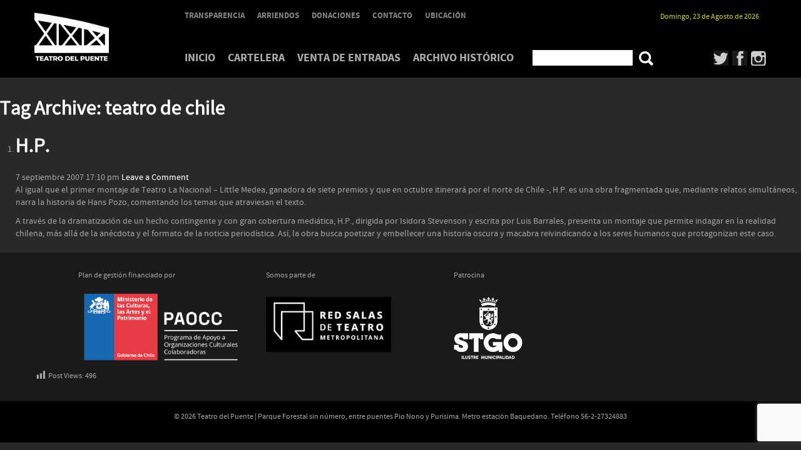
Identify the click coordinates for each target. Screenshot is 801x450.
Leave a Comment (155, 177)
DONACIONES (336, 15)
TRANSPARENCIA (215, 15)
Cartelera (256, 58)
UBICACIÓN (445, 15)
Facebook (740, 58)
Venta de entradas (348, 58)
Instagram (759, 58)
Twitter (721, 58)
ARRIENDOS (278, 15)
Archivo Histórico (463, 58)
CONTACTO (392, 15)
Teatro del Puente (87, 37)
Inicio (200, 58)
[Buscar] (646, 58)
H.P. (33, 146)
